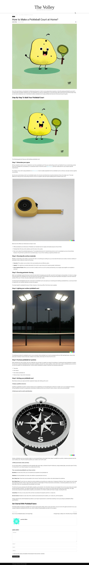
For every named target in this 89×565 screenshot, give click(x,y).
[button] (75, 13)
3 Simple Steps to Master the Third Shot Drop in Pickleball (65, 513)
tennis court (34, 170)
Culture (16, 14)
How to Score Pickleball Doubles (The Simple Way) (22, 513)
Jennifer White (14, 21)
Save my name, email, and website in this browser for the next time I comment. (29, 553)
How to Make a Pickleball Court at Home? (35, 19)
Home (13, 14)
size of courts (49, 166)
